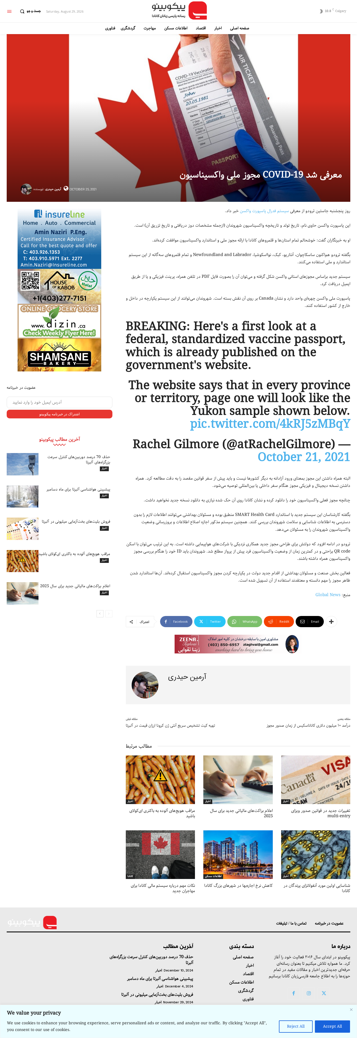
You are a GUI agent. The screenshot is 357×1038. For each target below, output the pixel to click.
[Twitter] (324, 994)
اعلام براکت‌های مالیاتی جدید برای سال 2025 (75, 586)
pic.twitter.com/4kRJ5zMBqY (270, 424)
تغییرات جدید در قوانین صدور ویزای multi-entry (320, 813)
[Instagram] (309, 994)
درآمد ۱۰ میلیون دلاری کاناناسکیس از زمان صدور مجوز (308, 725)
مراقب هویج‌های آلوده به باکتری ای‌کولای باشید (74, 554)
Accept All (332, 1026)
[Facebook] (294, 994)
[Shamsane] (59, 355)
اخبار (104, 468)
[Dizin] (59, 321)
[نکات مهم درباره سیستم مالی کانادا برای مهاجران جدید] (160, 854)
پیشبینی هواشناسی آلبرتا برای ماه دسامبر (78, 489)
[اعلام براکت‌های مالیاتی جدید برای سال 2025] (22, 593)
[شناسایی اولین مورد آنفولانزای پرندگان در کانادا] (315, 854)
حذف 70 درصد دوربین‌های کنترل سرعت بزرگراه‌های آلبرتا (78, 459)
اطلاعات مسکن (213, 876)
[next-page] (100, 613)
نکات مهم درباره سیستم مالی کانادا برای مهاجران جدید (163, 888)
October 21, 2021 (304, 457)
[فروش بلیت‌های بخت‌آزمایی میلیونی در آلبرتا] (22, 529)
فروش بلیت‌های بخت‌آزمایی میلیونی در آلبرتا (76, 521)
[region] (178, 1021)
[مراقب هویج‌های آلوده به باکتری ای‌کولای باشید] (22, 561)
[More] (331, 621)
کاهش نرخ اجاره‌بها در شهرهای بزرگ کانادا (238, 885)
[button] (29, 11)
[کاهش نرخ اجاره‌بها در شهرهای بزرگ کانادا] (237, 854)
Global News (328, 595)
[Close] (351, 1009)
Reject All (296, 1026)
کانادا (130, 876)
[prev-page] (108, 613)
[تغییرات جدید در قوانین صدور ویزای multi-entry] (315, 779)
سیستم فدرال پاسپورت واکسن (264, 211)
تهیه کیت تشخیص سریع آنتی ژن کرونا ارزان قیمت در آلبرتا (170, 725)
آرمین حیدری (53, 189)
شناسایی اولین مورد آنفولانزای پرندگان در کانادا (316, 888)
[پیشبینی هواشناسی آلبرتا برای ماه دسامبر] (22, 496)
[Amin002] (59, 238)
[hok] (59, 286)
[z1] (238, 644)
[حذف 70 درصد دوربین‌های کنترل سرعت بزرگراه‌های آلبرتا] (22, 464)
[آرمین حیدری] (27, 189)
